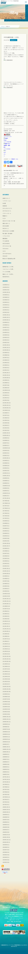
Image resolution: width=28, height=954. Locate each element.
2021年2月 (5, 428)
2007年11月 (5, 779)
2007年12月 (5, 777)
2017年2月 (5, 518)
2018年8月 (5, 480)
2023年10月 (5, 350)
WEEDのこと (6, 228)
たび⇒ (4, 218)
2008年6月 (5, 762)
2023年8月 (5, 355)
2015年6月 (5, 556)
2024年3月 (5, 337)
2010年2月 (5, 711)
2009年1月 (5, 744)
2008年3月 (5, 769)
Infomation (5, 248)
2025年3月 (5, 307)
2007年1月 (5, 804)
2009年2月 (5, 741)
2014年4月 (5, 588)
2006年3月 (5, 829)
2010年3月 (5, 709)
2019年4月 (5, 465)
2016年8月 (5, 523)
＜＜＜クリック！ (8, 136)
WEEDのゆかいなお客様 (8, 231)
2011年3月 (5, 679)
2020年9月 (5, 438)
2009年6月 (5, 731)
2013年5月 (5, 613)
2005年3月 (5, 859)
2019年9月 (5, 460)
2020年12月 (5, 433)
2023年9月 (5, 352)
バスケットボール (7, 213)
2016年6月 (5, 528)
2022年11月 (5, 375)
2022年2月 (5, 397)
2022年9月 (5, 380)
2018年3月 (5, 490)
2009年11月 (5, 719)
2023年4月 (5, 365)
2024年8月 (5, 325)
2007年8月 (5, 787)
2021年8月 (5, 413)
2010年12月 (5, 686)
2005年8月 (5, 847)
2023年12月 (5, 345)
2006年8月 (5, 817)
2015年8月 (5, 551)
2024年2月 (5, 340)
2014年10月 (5, 573)
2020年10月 (5, 435)
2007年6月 (5, 792)
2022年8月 (5, 382)
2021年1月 (5, 430)
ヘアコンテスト (6, 236)
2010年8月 (5, 696)
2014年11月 (5, 571)
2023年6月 (5, 360)
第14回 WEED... (6, 276)
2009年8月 (5, 726)
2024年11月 (5, 317)
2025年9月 (5, 294)
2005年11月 (5, 839)
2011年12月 (5, 656)
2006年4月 (5, 827)
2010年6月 (5, 701)
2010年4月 (5, 706)
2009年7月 (5, 729)
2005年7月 (5, 849)
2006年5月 (5, 824)
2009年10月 (5, 721)
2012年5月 (5, 644)
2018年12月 (5, 475)
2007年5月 (5, 794)
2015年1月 (5, 566)
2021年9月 (5, 410)
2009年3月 (5, 739)
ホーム (2, 26)
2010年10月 (5, 691)
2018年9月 (5, 478)
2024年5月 (5, 332)
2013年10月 (5, 603)
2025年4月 (5, 305)
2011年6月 (5, 671)
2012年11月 (5, 628)
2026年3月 (5, 287)
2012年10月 (5, 631)
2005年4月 (5, 857)
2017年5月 (5, 510)
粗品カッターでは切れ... (8, 274)
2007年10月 (5, 782)
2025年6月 (5, 300)
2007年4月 (5, 797)
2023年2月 (5, 367)
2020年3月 (5, 450)
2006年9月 (5, 814)
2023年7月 (5, 357)
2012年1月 (5, 654)
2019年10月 (5, 458)
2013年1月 (5, 623)
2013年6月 (5, 611)
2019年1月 (5, 473)
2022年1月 (5, 400)
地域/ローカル (14, 159)
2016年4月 (5, 533)
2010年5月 (5, 704)
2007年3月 (5, 799)
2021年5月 (5, 420)
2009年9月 (5, 724)
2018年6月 (5, 483)
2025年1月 (5, 312)
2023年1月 (5, 370)
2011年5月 (5, 674)
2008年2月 (5, 772)
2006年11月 (5, 809)
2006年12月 (5, 807)
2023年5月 (5, 362)
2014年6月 (5, 583)
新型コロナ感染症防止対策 (9, 258)
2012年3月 (5, 649)
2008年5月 (5, 764)
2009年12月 (5, 716)
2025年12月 (5, 292)
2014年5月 (5, 586)
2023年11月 (5, 347)
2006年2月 (5, 832)
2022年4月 (5, 392)
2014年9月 (5, 576)
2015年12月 (5, 543)
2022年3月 (5, 395)
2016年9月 (5, 520)
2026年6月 (5, 284)
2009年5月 (5, 734)
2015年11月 (5, 546)
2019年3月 (5, 468)
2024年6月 (5, 330)
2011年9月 (5, 664)
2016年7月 (5, 526)
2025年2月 (5, 310)
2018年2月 (5, 493)
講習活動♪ (5, 238)
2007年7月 (5, 789)
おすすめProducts (7, 253)
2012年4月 (5, 646)
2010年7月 (5, 699)
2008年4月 (5, 767)
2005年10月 (5, 842)
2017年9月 (5, 500)
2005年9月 (5, 844)
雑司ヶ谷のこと (6, 223)
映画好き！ (5, 216)
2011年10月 (5, 661)
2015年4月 (5, 561)
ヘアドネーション (7, 201)
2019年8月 (5, 463)
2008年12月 (5, 746)
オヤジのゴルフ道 (7, 246)
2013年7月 (5, 608)
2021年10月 (5, 407)
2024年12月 (5, 315)
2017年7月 (5, 505)
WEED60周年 (6, 226)
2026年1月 (5, 289)
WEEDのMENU (6, 243)
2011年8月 (5, 666)
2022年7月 (5, 385)
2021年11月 (5, 405)
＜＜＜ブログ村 (7, 142)
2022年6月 (5, 387)
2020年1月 (5, 455)
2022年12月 (5, 372)
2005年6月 (5, 852)
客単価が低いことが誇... (8, 266)
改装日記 (5, 206)
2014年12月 (5, 568)
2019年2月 (5, 470)
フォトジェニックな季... (8, 269)
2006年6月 (5, 822)
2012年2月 (5, 651)
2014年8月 (5, 578)
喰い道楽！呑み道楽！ (8, 233)
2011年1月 (5, 684)
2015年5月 (5, 558)
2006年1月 (5, 834)
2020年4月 (5, 448)
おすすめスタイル (7, 211)
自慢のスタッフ (6, 198)
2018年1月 (5, 495)
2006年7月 (5, 819)
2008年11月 (5, 749)
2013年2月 (5, 621)
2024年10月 (5, 320)
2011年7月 (5, 669)
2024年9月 (5, 322)
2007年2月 (5, 802)
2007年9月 (5, 784)
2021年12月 (5, 402)
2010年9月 (5, 694)
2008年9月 (5, 754)
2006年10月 (5, 812)
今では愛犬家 (6, 241)
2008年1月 (5, 774)
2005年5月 (5, 854)
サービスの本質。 (7, 271)
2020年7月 (5, 443)
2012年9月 (5, 633)
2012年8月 (5, 636)
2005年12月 (5, 837)
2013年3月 (5, 618)
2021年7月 (5, 415)
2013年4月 (5, 616)
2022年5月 (5, 390)
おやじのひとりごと (7, 208)
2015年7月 (5, 553)
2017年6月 (5, 508)
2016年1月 (5, 541)
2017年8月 (5, 503)
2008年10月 (5, 752)
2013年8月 (5, 606)
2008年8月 (5, 757)
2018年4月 (5, 488)
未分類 (4, 203)
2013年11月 (5, 601)
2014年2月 (5, 593)
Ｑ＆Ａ (4, 251)
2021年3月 (5, 425)
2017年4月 (5, 513)
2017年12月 (5, 498)
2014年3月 (5, 591)
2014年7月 (5, 581)
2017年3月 (5, 515)
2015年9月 (5, 548)
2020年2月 (5, 453)
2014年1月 (5, 596)
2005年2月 (5, 862)
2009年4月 (5, 736)
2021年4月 (5, 423)
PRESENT (5, 256)
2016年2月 (5, 538)
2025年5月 (5, 302)
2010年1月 (5, 714)
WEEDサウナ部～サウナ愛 (9, 221)
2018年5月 (5, 485)
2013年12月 (5, 598)
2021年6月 (5, 418)
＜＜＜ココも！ (7, 149)
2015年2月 (5, 563)
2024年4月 (5, 335)
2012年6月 (5, 641)
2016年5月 (5, 531)
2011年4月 (5, 676)
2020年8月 (5, 440)
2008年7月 (5, 759)
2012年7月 (5, 639)
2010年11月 (5, 689)
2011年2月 (5, 681)
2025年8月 (5, 297)
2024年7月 (5, 327)
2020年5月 (5, 445)
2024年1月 (5, 342)
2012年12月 (5, 626)
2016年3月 (5, 536)
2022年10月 (5, 377)
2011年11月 (5, 659)
